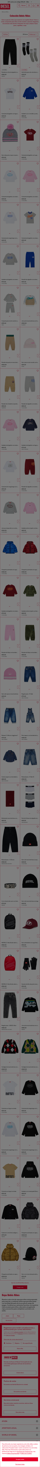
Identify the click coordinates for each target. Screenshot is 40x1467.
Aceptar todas (20, 1459)
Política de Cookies (26, 1453)
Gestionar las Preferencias (24, 1451)
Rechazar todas (20, 1464)
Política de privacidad (13, 1453)
